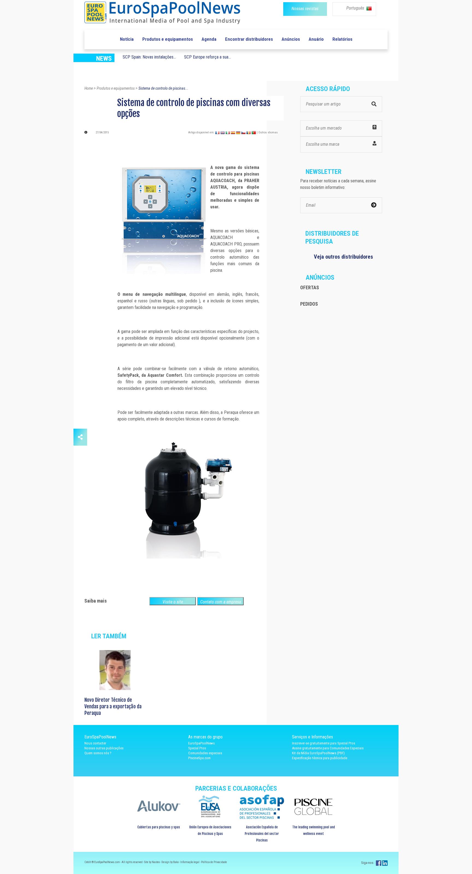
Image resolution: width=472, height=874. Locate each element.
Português (355, 8)
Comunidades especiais (205, 753)
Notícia (127, 39)
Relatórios (342, 39)
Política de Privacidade (214, 862)
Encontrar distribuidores (249, 39)
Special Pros (197, 748)
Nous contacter (95, 743)
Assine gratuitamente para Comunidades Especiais (328, 748)
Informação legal (190, 862)
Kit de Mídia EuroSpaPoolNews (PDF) (318, 753)
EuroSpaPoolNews (201, 743)
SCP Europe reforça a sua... (207, 57)
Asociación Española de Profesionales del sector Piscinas (262, 833)
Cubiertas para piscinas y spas (158, 827)
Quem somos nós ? (97, 753)
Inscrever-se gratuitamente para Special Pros (323, 743)
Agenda (209, 39)
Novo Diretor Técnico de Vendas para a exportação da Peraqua (112, 706)
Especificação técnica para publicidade (319, 758)
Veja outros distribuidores (343, 256)
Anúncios (291, 39)
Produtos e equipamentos (167, 39)
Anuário (316, 39)
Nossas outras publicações (103, 748)
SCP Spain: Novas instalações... (149, 57)
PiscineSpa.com (199, 758)
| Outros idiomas (267, 132)
